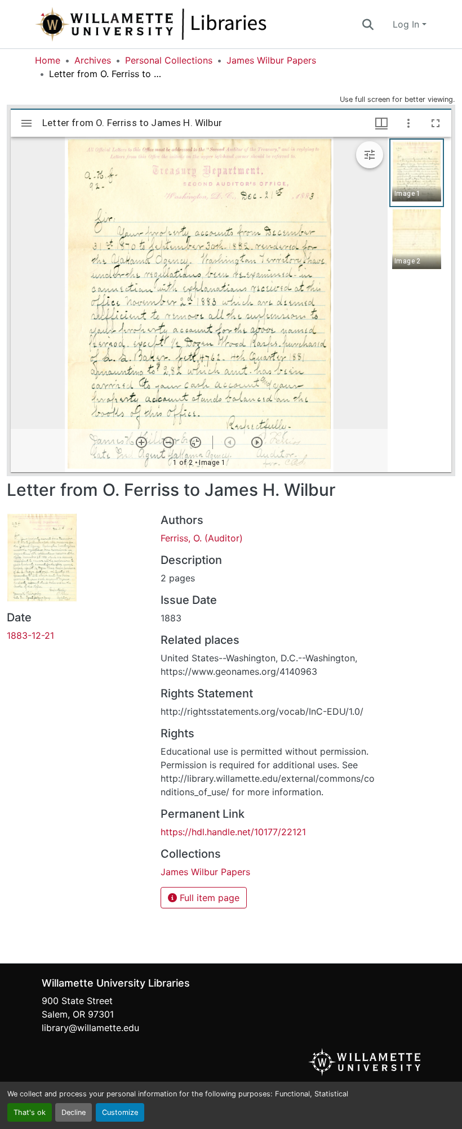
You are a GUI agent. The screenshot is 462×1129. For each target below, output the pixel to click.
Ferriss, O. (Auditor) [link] (202, 538)
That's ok (30, 1112)
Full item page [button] (208, 897)
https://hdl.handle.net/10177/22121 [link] (233, 831)
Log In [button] (407, 24)
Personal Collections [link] (168, 60)
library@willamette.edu (90, 1027)
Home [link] (47, 60)
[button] (188, 24)
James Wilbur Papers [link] (271, 60)
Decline (73, 1112)
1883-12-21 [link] (30, 635)
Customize (120, 1112)
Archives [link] (92, 60)
